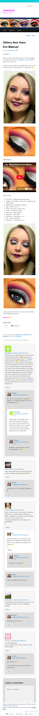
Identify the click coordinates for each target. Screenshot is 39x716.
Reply (8, 387)
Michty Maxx (8, 353)
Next (34, 35)
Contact (19, 30)
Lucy (6, 510)
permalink (18, 336)
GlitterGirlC (9, 10)
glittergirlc (5, 336)
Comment (28, 702)
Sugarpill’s (26, 60)
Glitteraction (14, 60)
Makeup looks (18, 334)
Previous (28, 35)
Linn (6, 469)
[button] (19, 97)
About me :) (12, 30)
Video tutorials (26, 334)
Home (4, 30)
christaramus (8, 600)
